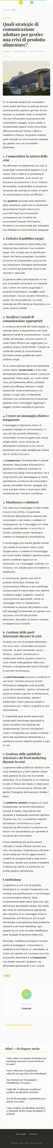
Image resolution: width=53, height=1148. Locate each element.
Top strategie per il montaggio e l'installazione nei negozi (22, 1081)
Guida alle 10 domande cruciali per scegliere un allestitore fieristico (23, 1091)
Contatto (33, 1134)
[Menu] (32, 2)
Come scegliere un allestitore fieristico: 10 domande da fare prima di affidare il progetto (25, 1110)
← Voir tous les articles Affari (18, 1025)
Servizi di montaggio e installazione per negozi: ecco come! (26, 1100)
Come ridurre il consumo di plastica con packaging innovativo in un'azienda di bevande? (26, 1061)
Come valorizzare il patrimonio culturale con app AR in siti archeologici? (26, 1072)
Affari (14, 10)
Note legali (21, 1134)
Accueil (6, 10)
